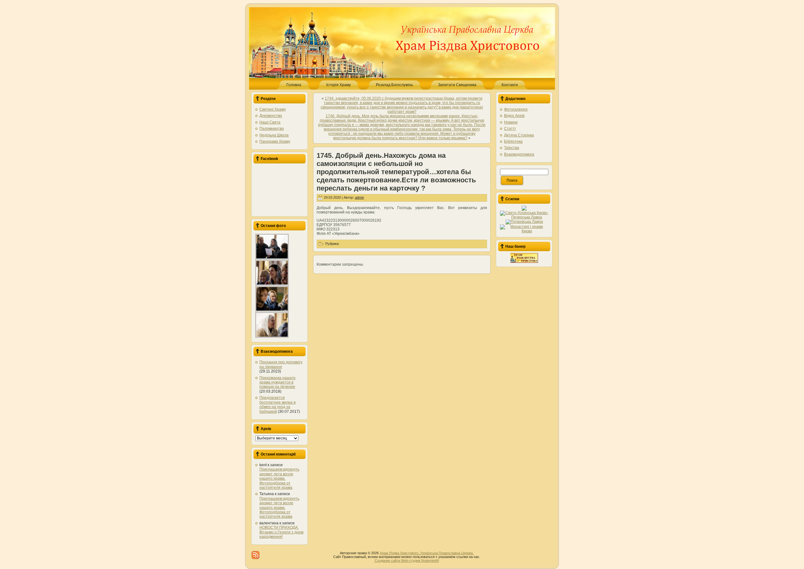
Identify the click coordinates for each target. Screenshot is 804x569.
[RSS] (255, 555)
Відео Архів (514, 115)
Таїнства (511, 148)
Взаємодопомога (519, 154)
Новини (511, 122)
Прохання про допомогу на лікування (280, 364)
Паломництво (271, 128)
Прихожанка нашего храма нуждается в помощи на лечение (277, 382)
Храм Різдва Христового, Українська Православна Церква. (427, 553)
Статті (510, 128)
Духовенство (270, 115)
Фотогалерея (516, 109)
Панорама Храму (274, 141)
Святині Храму (272, 109)
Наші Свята (269, 122)
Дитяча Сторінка (519, 135)
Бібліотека (513, 141)
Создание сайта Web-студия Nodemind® (407, 560)
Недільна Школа (274, 135)
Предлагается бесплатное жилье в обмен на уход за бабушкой (277, 404)
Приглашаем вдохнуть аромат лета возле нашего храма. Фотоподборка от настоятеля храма (279, 478)
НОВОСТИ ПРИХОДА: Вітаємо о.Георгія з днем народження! (281, 532)
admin (359, 197)
